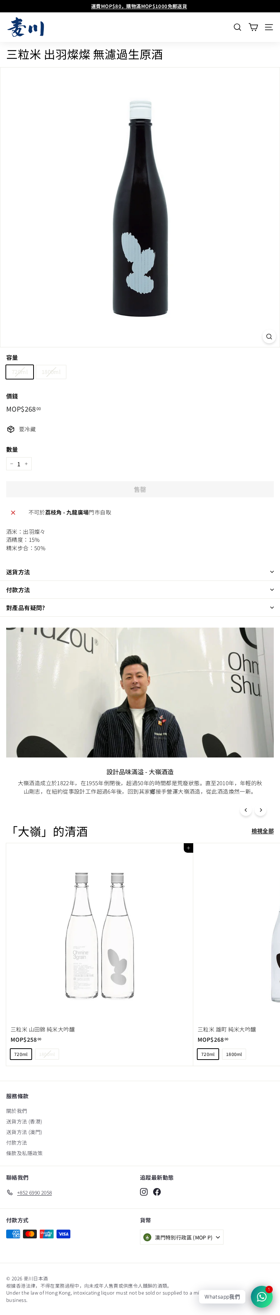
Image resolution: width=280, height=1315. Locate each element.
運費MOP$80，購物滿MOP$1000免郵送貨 (139, 6)
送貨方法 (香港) (24, 1121)
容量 (12, 357)
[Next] (260, 810)
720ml (20, 371)
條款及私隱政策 (24, 1153)
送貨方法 (18, 571)
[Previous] (246, 810)
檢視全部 (263, 830)
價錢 (12, 396)
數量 (12, 449)
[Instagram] (144, 1191)
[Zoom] (269, 336)
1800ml (51, 371)
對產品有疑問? (25, 607)
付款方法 (18, 589)
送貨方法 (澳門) (24, 1131)
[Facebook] (157, 1191)
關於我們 (16, 1110)
